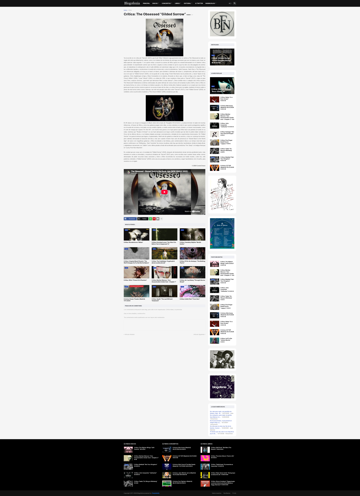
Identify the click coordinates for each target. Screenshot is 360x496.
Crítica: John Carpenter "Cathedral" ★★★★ (227, 125)
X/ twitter (199, 3)
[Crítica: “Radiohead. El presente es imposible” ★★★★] (205, 467)
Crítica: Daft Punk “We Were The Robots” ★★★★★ (221, 448)
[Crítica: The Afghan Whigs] (214, 264)
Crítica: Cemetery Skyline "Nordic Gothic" (190, 243)
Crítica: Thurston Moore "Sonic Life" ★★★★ (222, 456)
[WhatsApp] (150, 218)
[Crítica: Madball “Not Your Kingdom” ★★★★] (214, 159)
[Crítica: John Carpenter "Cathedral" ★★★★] (214, 126)
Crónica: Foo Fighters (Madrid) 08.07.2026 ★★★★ (182, 482)
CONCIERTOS (166, 3)
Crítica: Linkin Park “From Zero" (190, 299)
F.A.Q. (234, 493)
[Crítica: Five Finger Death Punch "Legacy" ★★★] (214, 142)
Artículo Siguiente (199, 334)
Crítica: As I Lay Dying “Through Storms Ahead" (192, 281)
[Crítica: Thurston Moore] (205, 458)
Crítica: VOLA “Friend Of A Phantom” (135, 280)
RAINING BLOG (210, 3)
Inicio (125, 10)
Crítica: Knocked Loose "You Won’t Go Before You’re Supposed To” (164, 243)
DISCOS (155, 3)
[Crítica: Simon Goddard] (205, 484)
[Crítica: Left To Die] (214, 341)
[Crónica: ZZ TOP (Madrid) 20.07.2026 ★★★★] (214, 168)
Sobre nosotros (216, 493)
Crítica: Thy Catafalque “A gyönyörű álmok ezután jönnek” (163, 262)
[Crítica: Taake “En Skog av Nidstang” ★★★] (214, 151)
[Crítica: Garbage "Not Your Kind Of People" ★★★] (214, 134)
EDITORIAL (187, 3)
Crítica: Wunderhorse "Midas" (133, 242)
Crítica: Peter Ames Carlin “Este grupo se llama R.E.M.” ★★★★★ (223, 473)
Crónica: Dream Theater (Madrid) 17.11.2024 (134, 299)
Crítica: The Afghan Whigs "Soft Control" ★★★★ (227, 263)
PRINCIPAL (146, 3)
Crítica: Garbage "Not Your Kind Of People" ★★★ (227, 133)
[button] (230, 3)
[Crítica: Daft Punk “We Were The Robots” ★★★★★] (205, 450)
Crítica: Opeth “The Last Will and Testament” (162, 299)
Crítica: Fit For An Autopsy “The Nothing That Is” (192, 262)
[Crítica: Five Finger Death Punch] (214, 307)
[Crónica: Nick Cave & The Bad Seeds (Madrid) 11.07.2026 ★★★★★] (166, 467)
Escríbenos (227, 493)
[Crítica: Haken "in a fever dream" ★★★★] (214, 99)
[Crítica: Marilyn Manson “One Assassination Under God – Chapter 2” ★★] (214, 116)
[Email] (157, 218)
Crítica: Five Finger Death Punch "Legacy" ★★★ (226, 141)
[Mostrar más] (161, 218)
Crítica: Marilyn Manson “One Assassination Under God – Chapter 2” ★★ (227, 116)
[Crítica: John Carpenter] (214, 290)
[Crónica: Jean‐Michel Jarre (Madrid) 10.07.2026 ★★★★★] (166, 475)
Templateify (155, 493)
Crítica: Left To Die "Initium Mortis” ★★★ (226, 340)
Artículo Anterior (130, 334)
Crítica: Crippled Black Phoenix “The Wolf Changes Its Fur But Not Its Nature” (136, 262)
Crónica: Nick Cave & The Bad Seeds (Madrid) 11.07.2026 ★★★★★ (184, 465)
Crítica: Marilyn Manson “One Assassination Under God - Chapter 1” (164, 281)
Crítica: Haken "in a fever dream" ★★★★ (226, 98)
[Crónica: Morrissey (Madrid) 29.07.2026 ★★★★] (214, 108)
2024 (130, 10)
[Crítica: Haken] (214, 324)
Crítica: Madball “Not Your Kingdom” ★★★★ (227, 158)
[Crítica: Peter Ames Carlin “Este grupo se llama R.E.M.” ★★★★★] (205, 475)
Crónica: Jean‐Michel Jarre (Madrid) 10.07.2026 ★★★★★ (184, 473)
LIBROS (177, 3)
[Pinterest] (154, 218)
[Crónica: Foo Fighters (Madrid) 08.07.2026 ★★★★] (166, 484)
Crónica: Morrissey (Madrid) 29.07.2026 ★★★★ (227, 107)
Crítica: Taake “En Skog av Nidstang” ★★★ (226, 150)
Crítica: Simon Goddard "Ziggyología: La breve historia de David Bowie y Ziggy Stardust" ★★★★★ (223, 483)
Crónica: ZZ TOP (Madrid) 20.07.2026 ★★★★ (227, 167)
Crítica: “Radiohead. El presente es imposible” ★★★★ (222, 465)
